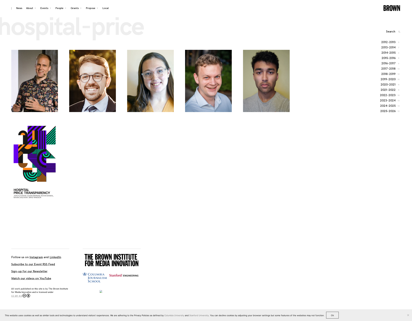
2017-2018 (388, 68)
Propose (90, 8)
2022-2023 (388, 95)
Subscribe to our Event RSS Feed (33, 264)
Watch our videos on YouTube (31, 278)
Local (106, 8)
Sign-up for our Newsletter (29, 271)
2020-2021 (388, 84)
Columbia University (174, 315)
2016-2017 (388, 63)
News (19, 8)
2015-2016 (389, 58)
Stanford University (199, 315)
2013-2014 (388, 47)
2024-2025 (388, 106)
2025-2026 (388, 111)
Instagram (36, 257)
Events (44, 8)
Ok (332, 315)
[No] (408, 315)
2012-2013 (388, 42)
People (59, 8)
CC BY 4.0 (16, 296)
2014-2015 (388, 52)
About (29, 8)
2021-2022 (388, 90)
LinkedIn (55, 257)
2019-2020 (388, 79)
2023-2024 (388, 100)
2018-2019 (388, 74)
